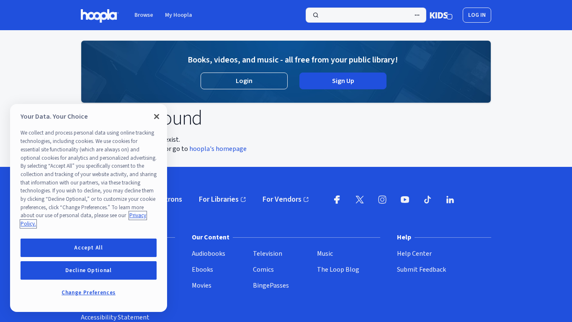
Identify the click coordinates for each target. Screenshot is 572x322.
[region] (88, 208)
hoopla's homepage (218, 148)
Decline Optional (88, 270)
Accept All (88, 248)
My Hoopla (178, 15)
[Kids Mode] (441, 15)
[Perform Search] (366, 15)
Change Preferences (89, 292)
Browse (143, 15)
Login (244, 81)
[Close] (156, 116)
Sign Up (343, 81)
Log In (477, 15)
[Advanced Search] (417, 15)
